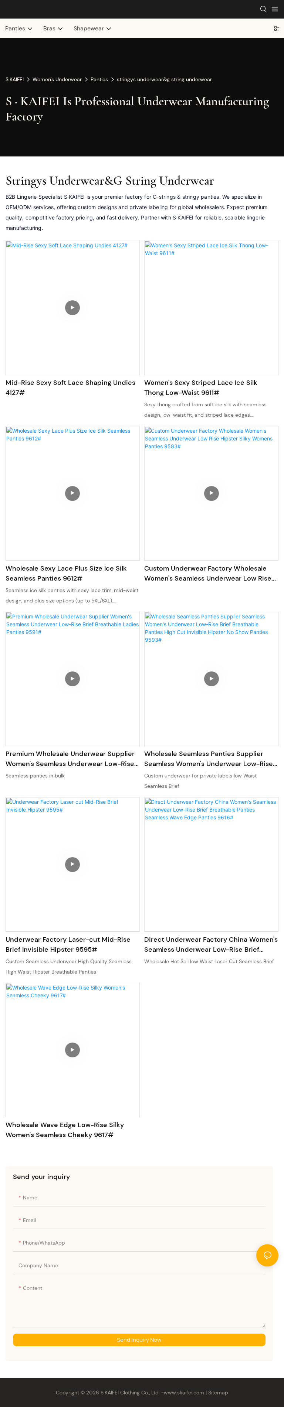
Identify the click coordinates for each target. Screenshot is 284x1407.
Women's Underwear (57, 79)
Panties (99, 79)
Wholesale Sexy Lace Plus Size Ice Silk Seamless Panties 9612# (66, 573)
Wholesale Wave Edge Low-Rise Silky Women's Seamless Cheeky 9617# (65, 1129)
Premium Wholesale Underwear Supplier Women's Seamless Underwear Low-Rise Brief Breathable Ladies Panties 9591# (70, 759)
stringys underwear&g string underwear (164, 79)
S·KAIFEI (15, 79)
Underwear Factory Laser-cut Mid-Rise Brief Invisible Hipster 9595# (68, 944)
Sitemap (217, 1392)
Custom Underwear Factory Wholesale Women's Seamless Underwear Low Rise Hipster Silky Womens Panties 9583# (207, 574)
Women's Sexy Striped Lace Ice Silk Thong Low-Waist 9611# (200, 387)
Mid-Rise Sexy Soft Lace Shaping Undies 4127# (70, 387)
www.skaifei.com (184, 1392)
